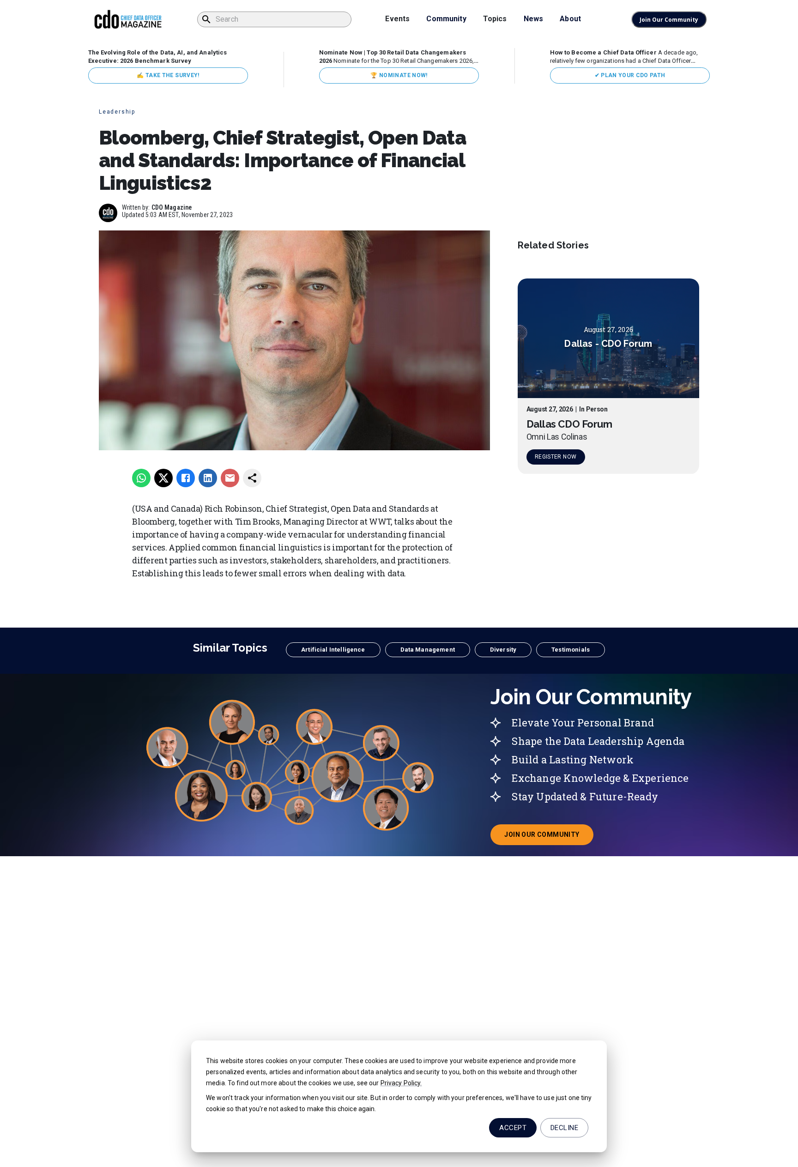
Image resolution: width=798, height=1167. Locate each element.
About (570, 18)
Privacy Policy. (401, 1083)
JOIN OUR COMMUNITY (548, 837)
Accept (512, 1128)
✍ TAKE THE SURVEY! (168, 75)
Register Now (555, 457)
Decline (564, 1128)
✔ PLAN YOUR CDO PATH (630, 75)
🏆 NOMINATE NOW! (398, 75)
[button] (333, 649)
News (534, 18)
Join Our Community (669, 20)
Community (446, 18)
